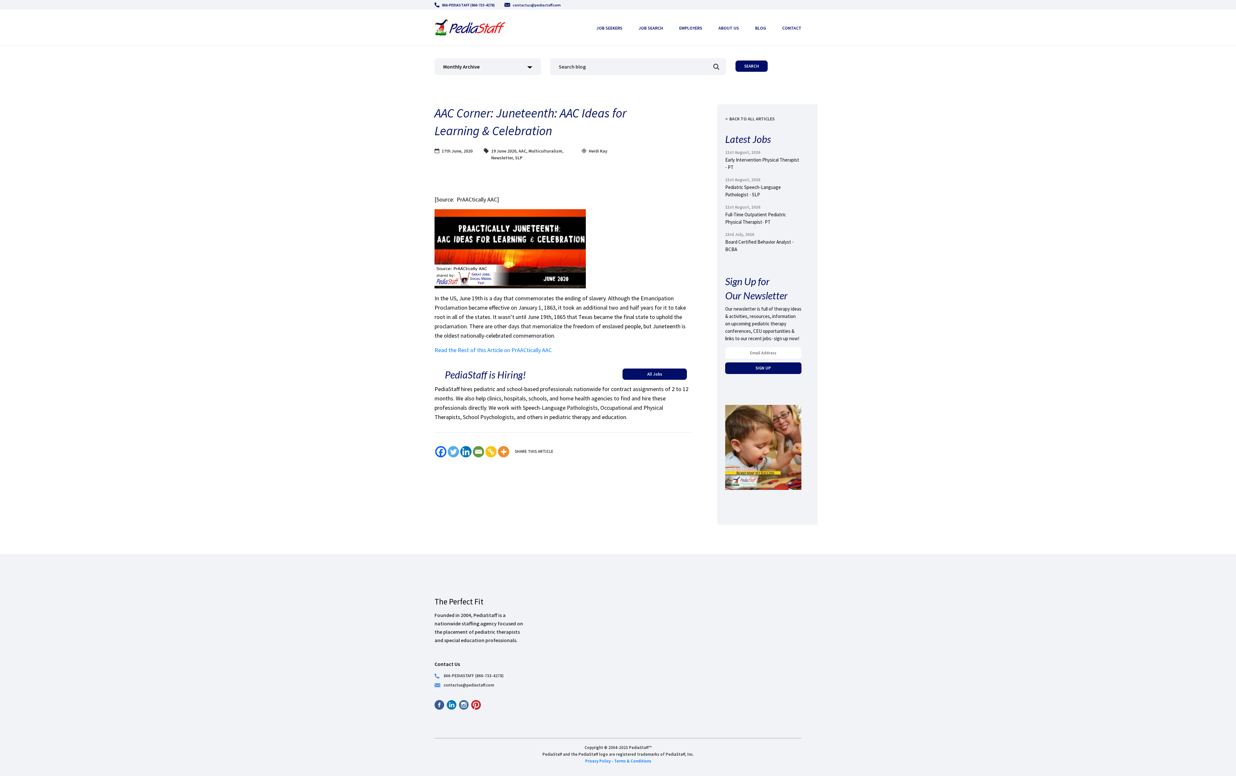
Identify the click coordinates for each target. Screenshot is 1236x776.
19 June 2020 (503, 151)
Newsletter (502, 158)
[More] (503, 451)
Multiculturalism (545, 151)
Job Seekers (609, 28)
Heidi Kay (598, 151)
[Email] (478, 451)
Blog (760, 28)
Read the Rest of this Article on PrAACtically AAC (493, 350)
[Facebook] (440, 451)
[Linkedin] (466, 451)
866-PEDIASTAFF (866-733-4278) (468, 5)
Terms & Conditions (632, 760)
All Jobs (654, 374)
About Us (728, 28)
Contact (791, 28)
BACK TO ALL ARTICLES (752, 119)
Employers (690, 28)
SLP (518, 158)
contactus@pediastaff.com (537, 5)
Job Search (651, 28)
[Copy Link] (491, 451)
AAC (522, 151)
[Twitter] (453, 451)
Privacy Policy (598, 760)
